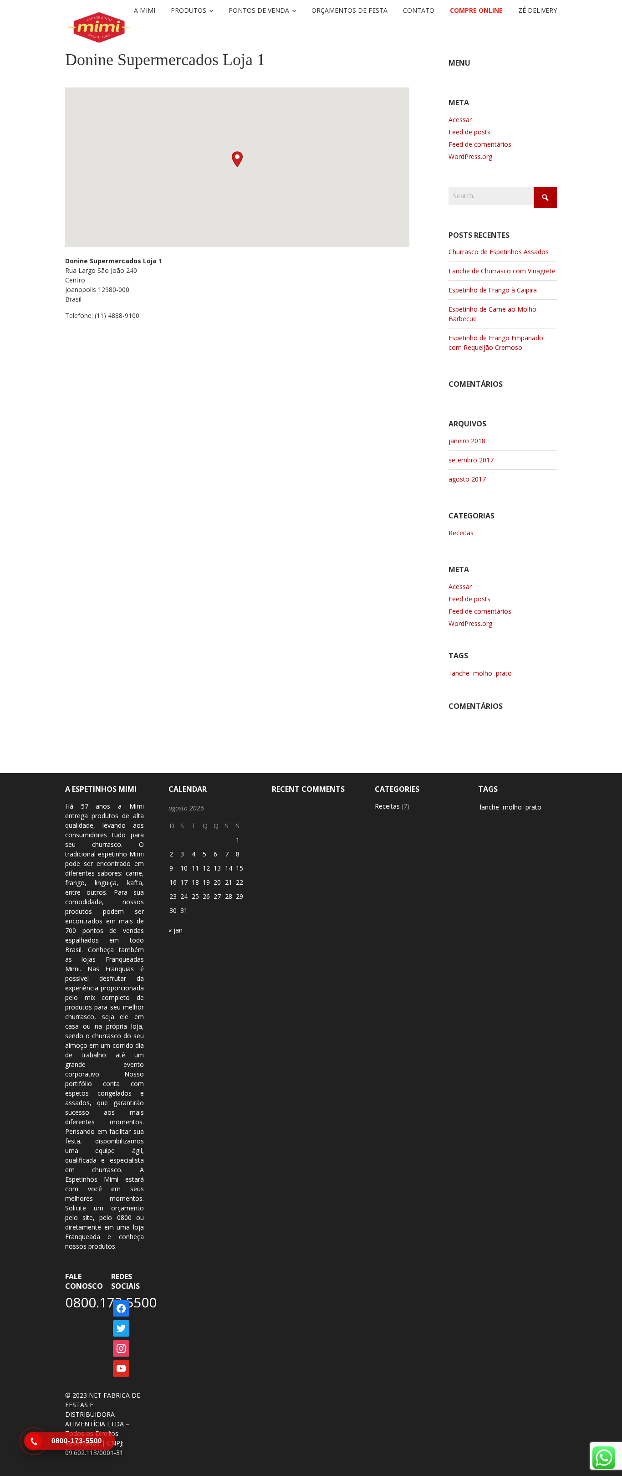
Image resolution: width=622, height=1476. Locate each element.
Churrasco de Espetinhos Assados (499, 251)
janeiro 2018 (467, 440)
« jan (175, 930)
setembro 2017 (471, 460)
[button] (237, 159)
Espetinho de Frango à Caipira (493, 290)
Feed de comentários (480, 144)
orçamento (127, 1208)
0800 (124, 1217)
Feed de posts (469, 132)
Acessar (460, 119)
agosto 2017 (467, 479)
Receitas (461, 532)
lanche (459, 673)
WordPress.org (470, 156)
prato (504, 673)
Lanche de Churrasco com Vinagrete (502, 270)
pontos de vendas (113, 930)
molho (482, 673)
